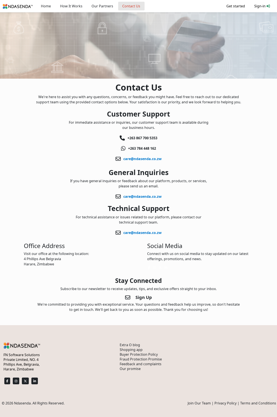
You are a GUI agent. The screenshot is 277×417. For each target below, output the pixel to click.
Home (46, 6)
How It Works (71, 6)
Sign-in (260, 6)
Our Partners (102, 6)
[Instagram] (16, 381)
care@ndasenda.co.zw (142, 158)
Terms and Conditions (258, 403)
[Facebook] (7, 381)
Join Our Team (199, 403)
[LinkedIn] (34, 381)
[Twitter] (25, 381)
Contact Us (131, 6)
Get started (235, 6)
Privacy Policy (225, 403)
